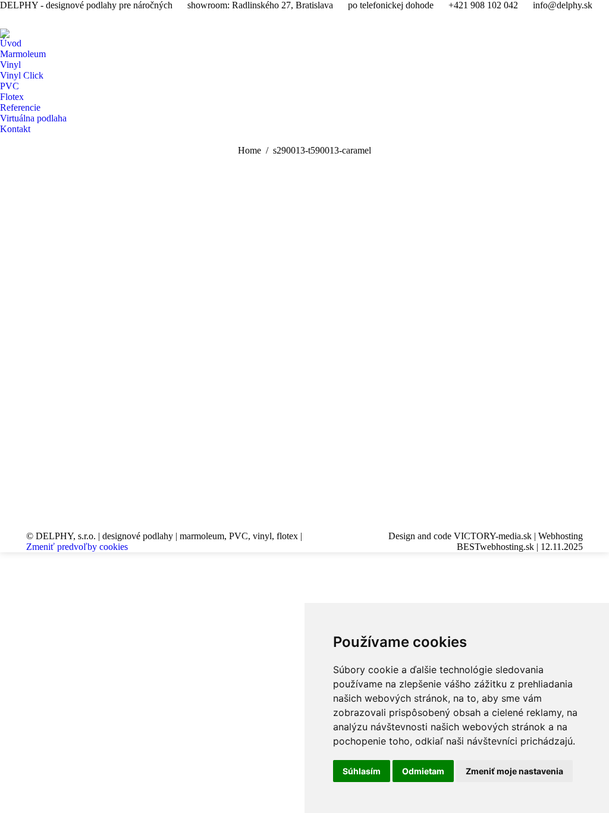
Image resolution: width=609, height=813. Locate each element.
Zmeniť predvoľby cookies (77, 547)
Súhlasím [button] (362, 771)
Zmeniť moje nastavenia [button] (514, 771)
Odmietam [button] (423, 771)
